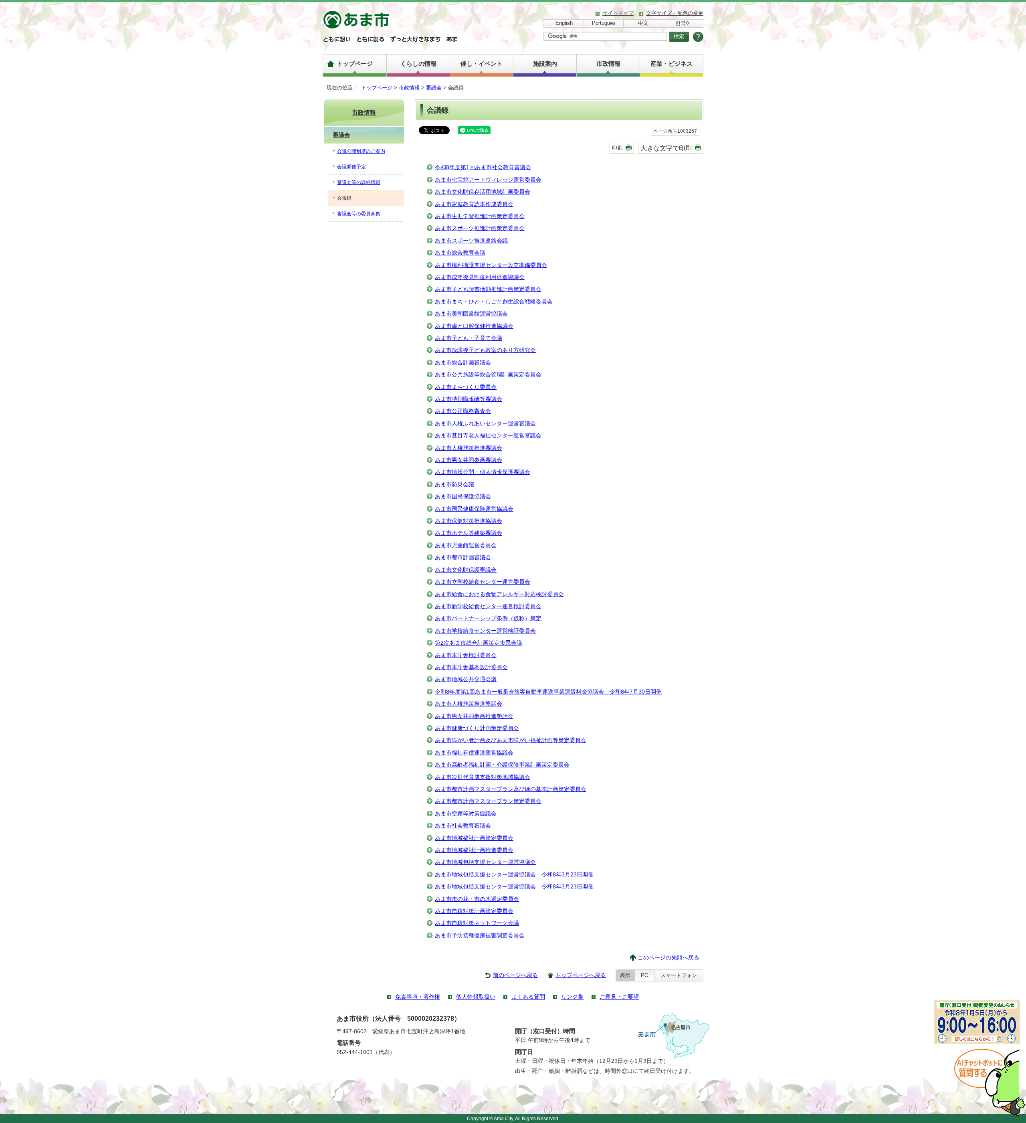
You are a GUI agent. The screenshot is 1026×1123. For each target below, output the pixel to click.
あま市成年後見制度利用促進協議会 (480, 277)
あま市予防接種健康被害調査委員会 (480, 936)
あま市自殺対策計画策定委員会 (474, 911)
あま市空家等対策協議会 (466, 814)
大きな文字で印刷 (666, 148)
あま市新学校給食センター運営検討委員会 (488, 606)
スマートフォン (678, 975)
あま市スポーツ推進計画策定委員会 (480, 228)
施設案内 (545, 63)
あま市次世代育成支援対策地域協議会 (482, 777)
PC (644, 975)
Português (604, 23)
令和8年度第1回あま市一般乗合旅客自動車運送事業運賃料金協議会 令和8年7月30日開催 (548, 692)
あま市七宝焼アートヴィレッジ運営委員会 (488, 180)
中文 (643, 23)
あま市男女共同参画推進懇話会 (474, 716)
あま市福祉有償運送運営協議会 (474, 753)
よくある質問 (528, 997)
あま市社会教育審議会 (463, 826)
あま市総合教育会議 (460, 253)
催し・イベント (481, 63)
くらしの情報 (418, 63)
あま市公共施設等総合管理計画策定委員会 (488, 375)
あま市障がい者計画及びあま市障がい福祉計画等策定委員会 (510, 740)
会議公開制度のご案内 (361, 151)
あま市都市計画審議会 (463, 557)
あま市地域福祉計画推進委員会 (474, 850)
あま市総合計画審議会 (463, 363)
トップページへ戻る (580, 975)
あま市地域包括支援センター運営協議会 (485, 862)
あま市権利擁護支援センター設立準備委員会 (491, 265)
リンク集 (572, 997)
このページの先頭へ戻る (668, 958)
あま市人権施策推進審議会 (468, 448)
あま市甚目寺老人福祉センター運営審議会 (488, 436)
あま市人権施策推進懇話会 (468, 704)
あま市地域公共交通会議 (466, 679)
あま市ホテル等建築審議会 (468, 533)
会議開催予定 (351, 167)
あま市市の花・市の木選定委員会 (477, 899)
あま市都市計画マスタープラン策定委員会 (488, 801)
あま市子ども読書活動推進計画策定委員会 (488, 289)
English (564, 23)
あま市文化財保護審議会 (466, 570)
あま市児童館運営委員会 (466, 545)
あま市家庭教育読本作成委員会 (474, 204)
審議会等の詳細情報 (358, 182)
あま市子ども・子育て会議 (468, 338)
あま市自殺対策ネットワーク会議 (477, 923)
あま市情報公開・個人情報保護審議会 (482, 472)
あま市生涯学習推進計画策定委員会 (480, 216)
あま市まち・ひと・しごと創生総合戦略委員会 (494, 302)
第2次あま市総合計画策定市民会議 (478, 643)
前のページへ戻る (515, 975)
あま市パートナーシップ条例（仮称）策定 (488, 618)
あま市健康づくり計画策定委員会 (477, 728)
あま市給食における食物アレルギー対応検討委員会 (499, 594)
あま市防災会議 (454, 485)
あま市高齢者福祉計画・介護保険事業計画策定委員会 (502, 765)
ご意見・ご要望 (619, 997)
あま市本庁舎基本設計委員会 (471, 667)
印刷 (617, 148)
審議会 (434, 88)
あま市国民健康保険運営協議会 (474, 509)
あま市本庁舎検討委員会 (466, 655)
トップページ (355, 63)
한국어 (683, 23)
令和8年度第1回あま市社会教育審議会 (483, 167)
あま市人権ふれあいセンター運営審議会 (485, 424)
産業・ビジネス (671, 63)
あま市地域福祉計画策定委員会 (474, 838)
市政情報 (608, 63)
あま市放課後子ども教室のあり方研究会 (485, 350)
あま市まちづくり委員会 (466, 387)
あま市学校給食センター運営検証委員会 (485, 631)
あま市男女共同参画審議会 (468, 460)
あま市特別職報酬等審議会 (468, 399)
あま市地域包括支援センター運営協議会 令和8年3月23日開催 (514, 875)
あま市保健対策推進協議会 (468, 521)
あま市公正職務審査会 (463, 411)
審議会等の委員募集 (358, 214)
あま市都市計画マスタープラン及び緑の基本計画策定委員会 (510, 789)
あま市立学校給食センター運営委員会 (482, 582)
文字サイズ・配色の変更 (674, 13)
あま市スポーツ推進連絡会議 (471, 241)
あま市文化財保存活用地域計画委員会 (482, 192)
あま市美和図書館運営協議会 (471, 314)
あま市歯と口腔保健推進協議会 (474, 326)
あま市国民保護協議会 (463, 497)
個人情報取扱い (475, 997)
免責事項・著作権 (417, 997)
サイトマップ (618, 13)
